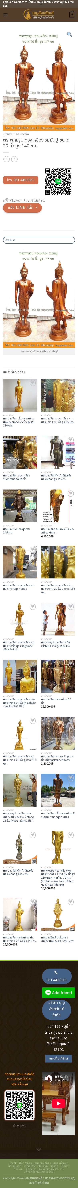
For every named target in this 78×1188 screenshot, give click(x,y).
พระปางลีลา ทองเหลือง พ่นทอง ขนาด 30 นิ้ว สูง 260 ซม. (58, 420)
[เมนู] (5, 15)
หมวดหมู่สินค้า (42, 1163)
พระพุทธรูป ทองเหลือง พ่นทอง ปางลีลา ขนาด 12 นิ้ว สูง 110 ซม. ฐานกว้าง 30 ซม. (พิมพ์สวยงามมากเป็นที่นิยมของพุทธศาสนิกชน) (58, 877)
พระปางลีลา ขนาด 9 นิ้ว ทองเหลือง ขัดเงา (57, 530)
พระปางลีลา (22, 134)
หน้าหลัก (7, 134)
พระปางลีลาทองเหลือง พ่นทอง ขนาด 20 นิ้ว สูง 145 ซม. (20, 939)
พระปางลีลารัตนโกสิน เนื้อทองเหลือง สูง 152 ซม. (18, 872)
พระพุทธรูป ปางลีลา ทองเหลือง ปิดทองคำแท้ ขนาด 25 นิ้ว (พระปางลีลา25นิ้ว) (18, 817)
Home (13, 1163)
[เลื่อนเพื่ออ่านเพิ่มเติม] (39, 1150)
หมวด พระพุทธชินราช (51, 1169)
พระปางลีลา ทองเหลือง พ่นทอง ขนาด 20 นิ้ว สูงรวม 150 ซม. (20, 760)
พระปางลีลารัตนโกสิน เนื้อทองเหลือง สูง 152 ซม (56, 477)
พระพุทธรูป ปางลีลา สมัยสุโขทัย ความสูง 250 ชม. (55, 644)
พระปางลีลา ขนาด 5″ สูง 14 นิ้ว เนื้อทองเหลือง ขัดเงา (57, 758)
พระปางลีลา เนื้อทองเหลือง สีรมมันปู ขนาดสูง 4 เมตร (58, 815)
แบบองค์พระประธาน (36, 1166)
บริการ (54, 1166)
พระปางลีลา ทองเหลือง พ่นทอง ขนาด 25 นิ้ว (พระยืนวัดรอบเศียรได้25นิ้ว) (19, 703)
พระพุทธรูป (14, 1166)
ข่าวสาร (65, 1166)
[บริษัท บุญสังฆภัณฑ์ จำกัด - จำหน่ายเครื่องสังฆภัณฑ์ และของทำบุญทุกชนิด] (39, 15)
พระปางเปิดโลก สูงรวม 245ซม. (16, 530)
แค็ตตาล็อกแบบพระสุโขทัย (39, 1171)
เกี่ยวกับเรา (25, 1163)
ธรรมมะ (18, 1169)
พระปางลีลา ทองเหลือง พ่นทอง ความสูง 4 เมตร (18, 587)
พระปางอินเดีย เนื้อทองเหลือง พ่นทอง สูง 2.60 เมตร (57, 939)
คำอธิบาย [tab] (10, 240)
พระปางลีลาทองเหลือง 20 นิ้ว (56, 701)
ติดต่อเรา (31, 1169)
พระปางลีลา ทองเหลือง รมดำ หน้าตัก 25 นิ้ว (17, 477)
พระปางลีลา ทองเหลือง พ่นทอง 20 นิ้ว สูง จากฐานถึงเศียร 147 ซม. (18, 646)
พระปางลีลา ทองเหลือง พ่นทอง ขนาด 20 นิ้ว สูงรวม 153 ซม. (58, 589)
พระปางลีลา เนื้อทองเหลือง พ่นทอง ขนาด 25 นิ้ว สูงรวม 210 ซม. (19, 422)
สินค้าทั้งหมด (60, 1163)
